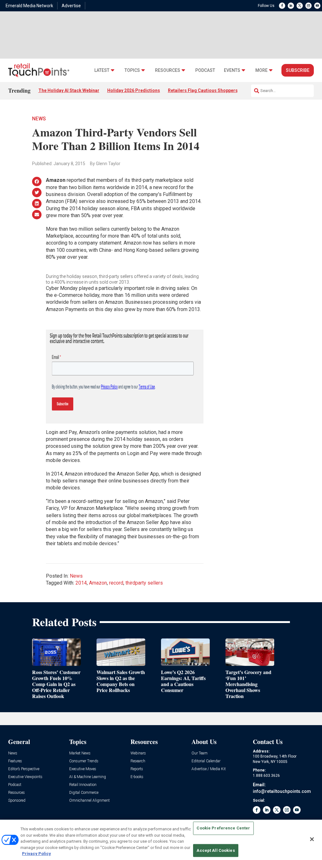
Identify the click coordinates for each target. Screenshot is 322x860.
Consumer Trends (83, 761)
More (261, 70)
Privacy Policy (36, 853)
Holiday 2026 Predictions (133, 90)
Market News (80, 753)
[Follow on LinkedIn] (291, 6)
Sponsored (16, 801)
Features (15, 761)
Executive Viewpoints (25, 777)
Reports (136, 769)
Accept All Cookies (216, 850)
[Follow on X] (300, 6)
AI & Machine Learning (87, 777)
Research (137, 761)
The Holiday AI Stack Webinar (68, 90)
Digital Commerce (83, 793)
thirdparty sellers (144, 583)
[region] (161, 840)
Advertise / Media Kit (209, 769)
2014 (81, 583)
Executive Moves (82, 769)
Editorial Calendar (206, 761)
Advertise (71, 5)
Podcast (205, 70)
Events (232, 70)
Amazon (98, 583)
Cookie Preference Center (223, 828)
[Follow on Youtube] (317, 6)
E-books (136, 777)
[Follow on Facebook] (282, 6)
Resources (167, 70)
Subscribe (297, 70)
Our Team (200, 753)
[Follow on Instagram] (308, 6)
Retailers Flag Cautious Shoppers (203, 90)
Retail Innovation (83, 785)
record (116, 583)
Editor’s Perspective (23, 769)
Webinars (138, 753)
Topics (132, 70)
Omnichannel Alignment (89, 801)
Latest (101, 70)
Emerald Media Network (29, 5)
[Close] (312, 839)
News (39, 119)
